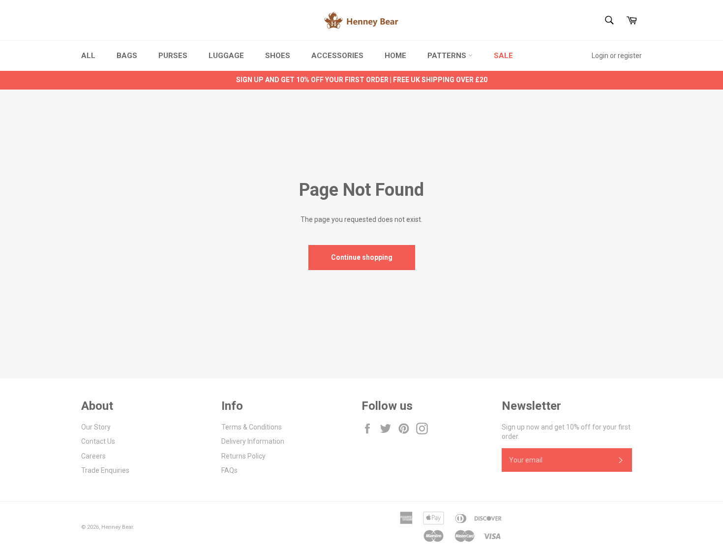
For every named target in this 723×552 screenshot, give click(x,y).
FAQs (229, 470)
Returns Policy (243, 456)
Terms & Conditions (251, 427)
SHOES (277, 55)
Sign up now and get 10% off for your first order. (566, 431)
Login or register (617, 56)
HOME (395, 55)
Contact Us (98, 441)
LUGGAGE (226, 55)
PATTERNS (447, 55)
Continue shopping (361, 257)
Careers (93, 456)
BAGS (127, 55)
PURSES (172, 55)
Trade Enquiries (105, 470)
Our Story (96, 427)
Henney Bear (117, 527)
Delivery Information (252, 441)
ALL (88, 55)
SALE (503, 55)
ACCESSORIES (337, 55)
